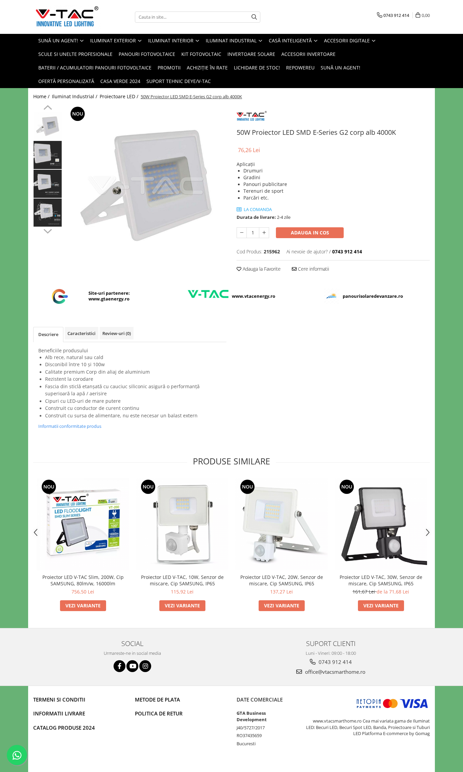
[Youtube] (132, 666)
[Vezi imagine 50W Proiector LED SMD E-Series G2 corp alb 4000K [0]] (48, 126)
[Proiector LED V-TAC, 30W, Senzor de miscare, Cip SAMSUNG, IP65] (381, 524)
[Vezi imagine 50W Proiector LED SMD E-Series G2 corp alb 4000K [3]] (48, 213)
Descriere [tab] (48, 334)
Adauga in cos (310, 232)
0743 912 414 (334, 662)
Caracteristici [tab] (81, 333)
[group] (145, 185)
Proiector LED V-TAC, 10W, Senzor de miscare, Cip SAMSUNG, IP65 (182, 580)
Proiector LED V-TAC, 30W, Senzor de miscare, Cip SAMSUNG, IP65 (381, 580)
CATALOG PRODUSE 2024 (64, 727)
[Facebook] (119, 666)
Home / (42, 96)
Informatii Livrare (59, 713)
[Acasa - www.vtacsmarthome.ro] (67, 17)
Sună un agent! (340, 67)
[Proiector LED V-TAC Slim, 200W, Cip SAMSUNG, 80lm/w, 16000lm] (83, 524)
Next (48, 230)
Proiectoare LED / (120, 96)
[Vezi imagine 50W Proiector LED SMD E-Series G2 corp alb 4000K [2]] (48, 184)
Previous (48, 108)
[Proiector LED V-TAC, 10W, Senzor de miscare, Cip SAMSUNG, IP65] (182, 524)
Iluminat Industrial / (75, 96)
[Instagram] (145, 666)
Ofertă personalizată (66, 81)
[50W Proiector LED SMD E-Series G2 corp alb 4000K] (145, 185)
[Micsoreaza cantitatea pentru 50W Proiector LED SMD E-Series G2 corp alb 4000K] (242, 232)
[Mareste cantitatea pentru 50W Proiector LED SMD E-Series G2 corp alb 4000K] (264, 232)
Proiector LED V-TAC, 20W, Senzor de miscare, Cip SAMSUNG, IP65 (281, 580)
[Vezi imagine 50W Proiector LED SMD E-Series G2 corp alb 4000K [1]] (48, 155)
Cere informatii (313, 269)
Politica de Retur (159, 713)
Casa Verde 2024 (120, 81)
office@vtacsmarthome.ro (334, 671)
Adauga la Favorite (261, 269)
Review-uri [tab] (116, 333)
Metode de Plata (157, 699)
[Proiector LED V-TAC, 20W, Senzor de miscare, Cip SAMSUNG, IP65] (281, 524)
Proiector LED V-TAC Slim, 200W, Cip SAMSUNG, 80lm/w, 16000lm (83, 580)
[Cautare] (254, 17)
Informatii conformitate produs (69, 426)
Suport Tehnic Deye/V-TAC (178, 81)
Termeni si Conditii (59, 699)
